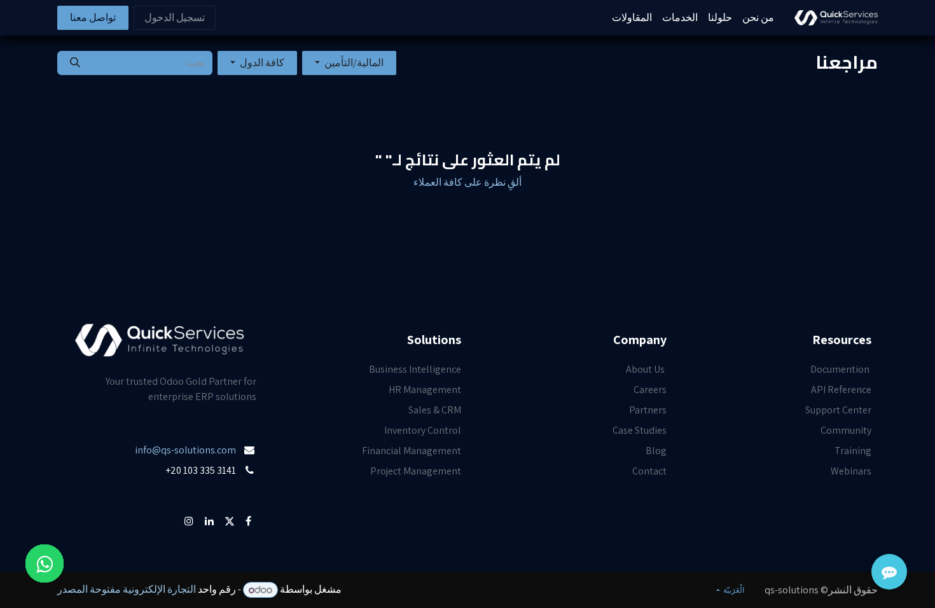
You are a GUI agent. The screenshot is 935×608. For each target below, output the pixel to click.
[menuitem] (758, 18)
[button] (349, 63)
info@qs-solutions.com (185, 450)
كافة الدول (262, 62)
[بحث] (75, 63)
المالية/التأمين (354, 62)
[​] (255, 490)
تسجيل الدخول (174, 17)
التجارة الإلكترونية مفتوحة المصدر (126, 590)
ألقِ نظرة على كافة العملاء (467, 182)
